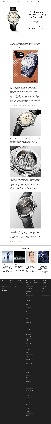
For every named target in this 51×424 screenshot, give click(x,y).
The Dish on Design (28, 343)
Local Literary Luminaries (29, 319)
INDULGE (32, 1)
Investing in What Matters (29, 412)
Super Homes (28, 312)
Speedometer (36, 283)
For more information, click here (16, 241)
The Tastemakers (28, 389)
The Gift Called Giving (29, 288)
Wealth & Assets (20, 282)
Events (35, 293)
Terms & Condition (4, 286)
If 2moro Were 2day (28, 287)
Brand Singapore (28, 307)
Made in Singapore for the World (29, 369)
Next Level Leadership (29, 380)
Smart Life (27, 314)
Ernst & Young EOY (44, 282)
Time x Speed (28, 297)
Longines (31, 43)
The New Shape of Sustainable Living (28, 404)
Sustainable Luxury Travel (28, 334)
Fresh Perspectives (28, 326)
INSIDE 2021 (27, 337)
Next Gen (27, 366)
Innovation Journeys (29, 352)
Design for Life (28, 300)
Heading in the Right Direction (29, 383)
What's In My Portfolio (13, 286)
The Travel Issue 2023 (29, 363)
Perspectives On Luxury (29, 315)
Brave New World (28, 348)
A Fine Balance (28, 372)
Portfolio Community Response (29, 332)
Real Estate (19, 283)
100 (10, 282)
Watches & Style (36, 282)
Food (26, 325)
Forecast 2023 (28, 356)
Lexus (42, 291)
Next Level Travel (28, 398)
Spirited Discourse (28, 291)
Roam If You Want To (29, 308)
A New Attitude (28, 359)
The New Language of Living (29, 417)
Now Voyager (28, 296)
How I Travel (27, 386)
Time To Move (28, 321)
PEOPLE (14, 1)
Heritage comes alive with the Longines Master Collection (24, 105)
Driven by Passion (28, 353)
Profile (11, 283)
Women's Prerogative (29, 304)
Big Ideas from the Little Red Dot (29, 293)
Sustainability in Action (29, 387)
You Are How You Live (29, 285)
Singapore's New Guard (29, 392)
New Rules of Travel (28, 340)
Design (35, 289)
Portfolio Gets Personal (29, 414)
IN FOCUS (26, 1)
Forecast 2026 (28, 407)
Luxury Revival (28, 339)
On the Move (27, 415)
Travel (35, 287)
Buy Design (27, 311)
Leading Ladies (28, 360)
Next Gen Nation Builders (29, 402)
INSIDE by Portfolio (44, 292)
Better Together (28, 396)
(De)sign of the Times (29, 355)
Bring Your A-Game (28, 336)
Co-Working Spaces (28, 322)
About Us (3, 282)
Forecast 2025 (28, 378)
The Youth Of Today (28, 318)
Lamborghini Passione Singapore (45, 294)
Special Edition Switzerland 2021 (44, 287)
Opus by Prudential (44, 283)
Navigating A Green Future (28, 345)
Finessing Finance (28, 294)
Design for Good (28, 367)
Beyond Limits (28, 408)
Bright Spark (27, 395)
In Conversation (28, 329)
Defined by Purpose (28, 381)
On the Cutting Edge (28, 284)
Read (10, 287)
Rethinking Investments (29, 399)
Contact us (3, 283)
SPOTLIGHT (38, 1)
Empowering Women (29, 411)
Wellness (35, 290)
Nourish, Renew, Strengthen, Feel (28, 377)
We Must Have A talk (29, 301)
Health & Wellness (28, 349)
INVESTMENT (20, 1)
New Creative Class (28, 375)
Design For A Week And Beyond (29, 282)
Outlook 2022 (43, 288)
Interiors (35, 286)
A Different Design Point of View (29, 391)
